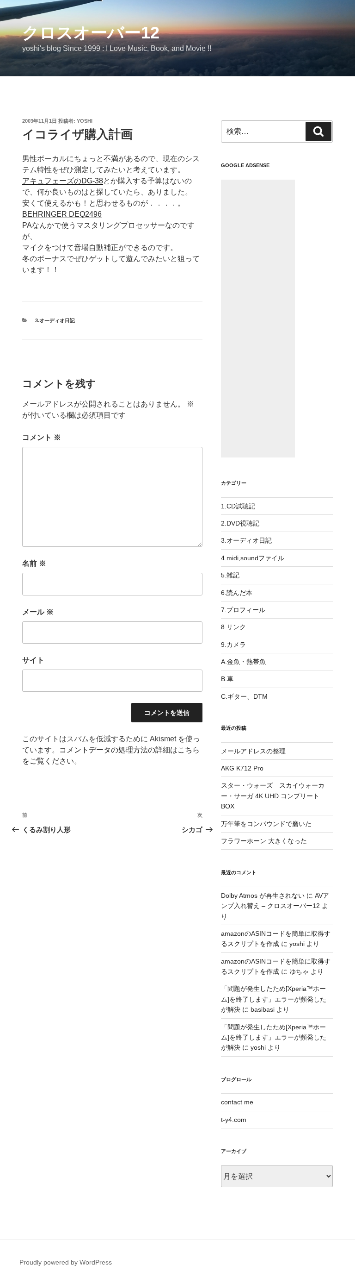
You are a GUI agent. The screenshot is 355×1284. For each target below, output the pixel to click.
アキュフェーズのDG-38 (62, 181)
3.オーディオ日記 (55, 320)
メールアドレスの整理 (253, 751)
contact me (237, 1102)
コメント (41, 437)
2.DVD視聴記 (240, 523)
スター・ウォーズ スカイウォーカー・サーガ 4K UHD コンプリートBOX (272, 796)
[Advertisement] (258, 318)
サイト (33, 660)
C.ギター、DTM (244, 696)
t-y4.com (233, 1119)
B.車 (227, 679)
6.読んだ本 (236, 592)
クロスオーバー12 (90, 32)
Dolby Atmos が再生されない (263, 895)
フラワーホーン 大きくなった (264, 841)
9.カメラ (233, 644)
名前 (34, 563)
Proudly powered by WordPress (65, 1262)
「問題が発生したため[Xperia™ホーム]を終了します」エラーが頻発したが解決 (273, 999)
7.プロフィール (243, 610)
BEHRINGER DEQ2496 (62, 214)
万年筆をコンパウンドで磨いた (266, 823)
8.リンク (233, 627)
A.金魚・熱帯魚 (243, 661)
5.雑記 (230, 575)
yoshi (84, 121)
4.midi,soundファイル (252, 558)
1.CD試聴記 (238, 506)
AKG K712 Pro (242, 768)
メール (38, 612)
